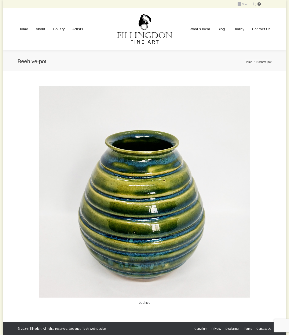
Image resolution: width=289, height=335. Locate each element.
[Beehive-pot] (144, 192)
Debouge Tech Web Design (87, 328)
